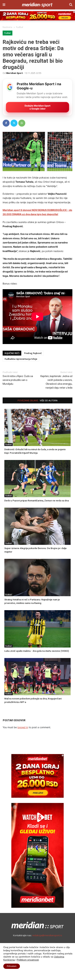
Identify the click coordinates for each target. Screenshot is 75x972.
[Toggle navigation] (4, 4)
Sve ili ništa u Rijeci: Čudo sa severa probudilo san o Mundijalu (18, 380)
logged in (22, 727)
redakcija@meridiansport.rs (47, 935)
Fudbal (7, 33)
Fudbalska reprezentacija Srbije (21, 358)
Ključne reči (12, 353)
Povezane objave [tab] (28, 400)
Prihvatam (11, 966)
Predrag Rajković (33, 353)
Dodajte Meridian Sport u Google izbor (37, 107)
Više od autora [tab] (49, 400)
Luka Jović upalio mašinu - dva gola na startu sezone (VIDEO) (36, 651)
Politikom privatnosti (28, 959)
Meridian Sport (14, 73)
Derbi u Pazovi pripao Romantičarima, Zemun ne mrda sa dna (36, 500)
